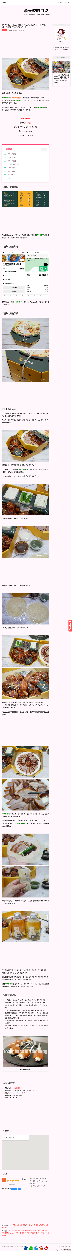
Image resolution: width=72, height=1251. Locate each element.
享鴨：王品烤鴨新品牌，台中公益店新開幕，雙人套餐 (23, 1010)
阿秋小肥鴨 (16, 1088)
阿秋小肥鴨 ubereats (8, 1233)
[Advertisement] (25, 45)
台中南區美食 (13, 1231)
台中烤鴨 (4, 30)
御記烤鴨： (9, 1015)
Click (70, 626)
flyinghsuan (13, 30)
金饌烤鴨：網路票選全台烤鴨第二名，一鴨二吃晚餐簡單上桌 (25, 1002)
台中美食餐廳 (30, 1225)
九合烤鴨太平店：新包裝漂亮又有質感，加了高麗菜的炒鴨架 (25, 1000)
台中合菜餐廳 (20, 1225)
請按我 (28, 123)
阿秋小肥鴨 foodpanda (40, 1231)
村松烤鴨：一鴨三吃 (12, 1025)
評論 (9, 178)
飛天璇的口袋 (36, 11)
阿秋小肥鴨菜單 (32, 1233)
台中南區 (21, 1231)
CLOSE (44, 149)
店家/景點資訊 (12, 171)
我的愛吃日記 (40, 1225)
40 (13, 1015)
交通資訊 (10, 175)
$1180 (43, 1010)
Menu (5, 2)
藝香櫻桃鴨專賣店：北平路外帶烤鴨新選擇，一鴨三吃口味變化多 (27, 1013)
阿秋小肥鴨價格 (21, 1233)
